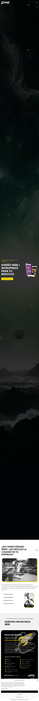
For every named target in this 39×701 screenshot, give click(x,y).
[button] (37, 680)
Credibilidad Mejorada (8, 597)
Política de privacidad (20, 699)
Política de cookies (14, 699)
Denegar (19, 694)
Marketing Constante (8, 600)
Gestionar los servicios (4, 688)
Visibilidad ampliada (8, 594)
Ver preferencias (19, 697)
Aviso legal (26, 699)
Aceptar (19, 691)
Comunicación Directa (8, 603)
